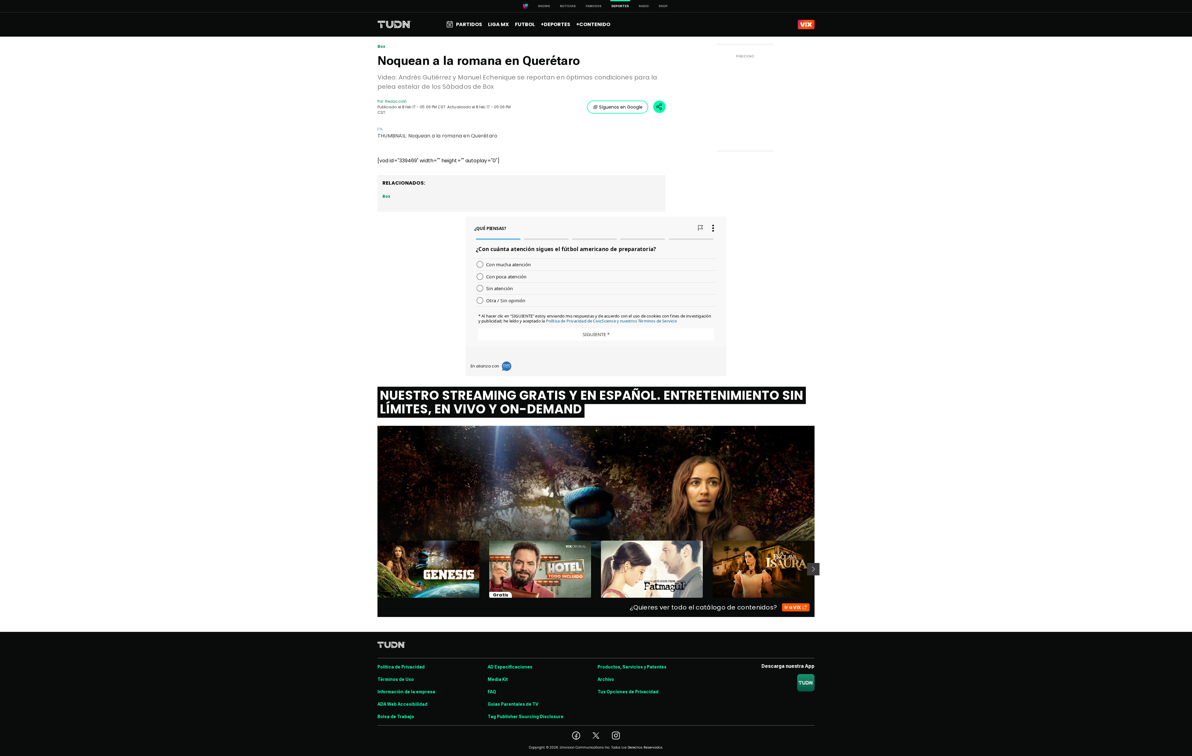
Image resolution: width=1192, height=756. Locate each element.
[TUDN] (394, 24)
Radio (644, 6)
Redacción (396, 101)
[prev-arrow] (373, 569)
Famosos (594, 6)
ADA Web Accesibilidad (402, 704)
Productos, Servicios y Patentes (632, 666)
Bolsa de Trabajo (395, 716)
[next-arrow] (813, 569)
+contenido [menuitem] (593, 24)
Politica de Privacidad (401, 666)
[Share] (659, 107)
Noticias (568, 6)
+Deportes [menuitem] (555, 24)
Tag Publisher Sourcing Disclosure (525, 716)
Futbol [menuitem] (525, 24)
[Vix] (806, 24)
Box (381, 46)
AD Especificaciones (510, 666)
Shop (663, 6)
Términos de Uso (395, 679)
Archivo (606, 679)
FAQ (492, 691)
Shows (544, 6)
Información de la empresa (406, 691)
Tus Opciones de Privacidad (628, 691)
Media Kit (498, 679)
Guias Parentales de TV (513, 704)
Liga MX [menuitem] (498, 24)
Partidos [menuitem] (469, 24)
